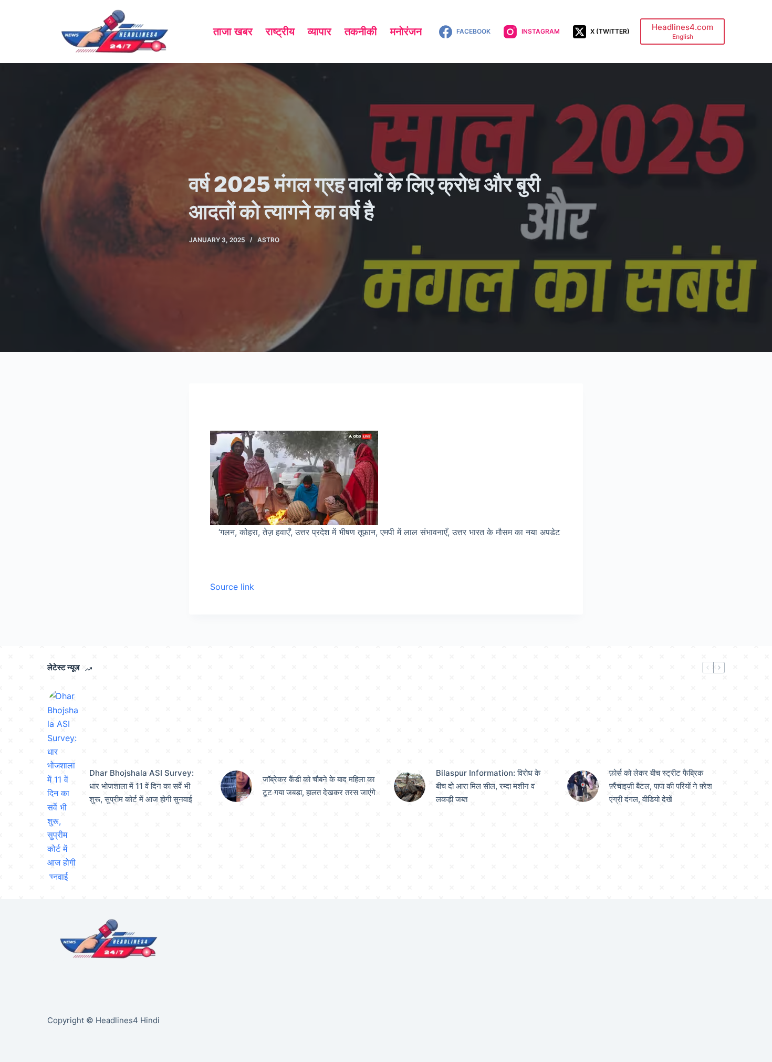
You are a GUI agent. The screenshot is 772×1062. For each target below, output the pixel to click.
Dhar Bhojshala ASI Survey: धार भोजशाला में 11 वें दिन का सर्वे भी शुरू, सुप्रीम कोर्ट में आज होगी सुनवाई (141, 786)
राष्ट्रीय (280, 31)
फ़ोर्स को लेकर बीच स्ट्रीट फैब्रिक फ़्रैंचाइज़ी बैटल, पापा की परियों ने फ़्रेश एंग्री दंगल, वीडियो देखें (660, 786)
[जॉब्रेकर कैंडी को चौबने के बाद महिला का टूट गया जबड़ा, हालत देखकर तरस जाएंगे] (236, 786)
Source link (232, 586)
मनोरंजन (406, 31)
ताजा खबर (233, 31)
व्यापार (319, 31)
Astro (268, 240)
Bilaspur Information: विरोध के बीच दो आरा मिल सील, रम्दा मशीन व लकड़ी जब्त (488, 786)
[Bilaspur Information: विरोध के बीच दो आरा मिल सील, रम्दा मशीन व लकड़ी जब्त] (409, 786)
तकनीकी (361, 31)
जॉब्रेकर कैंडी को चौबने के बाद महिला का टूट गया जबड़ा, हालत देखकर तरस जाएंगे (319, 785)
